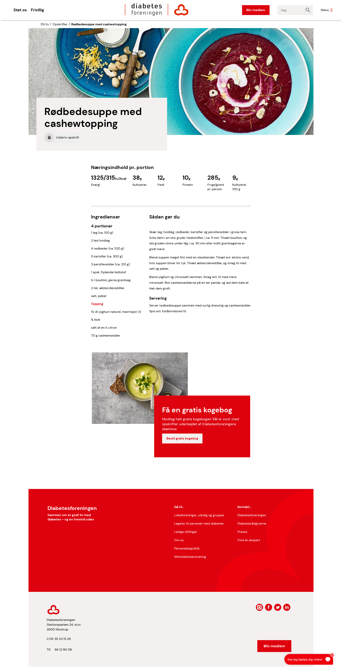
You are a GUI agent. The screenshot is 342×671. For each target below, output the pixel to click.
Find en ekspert (249, 540)
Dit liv (45, 24)
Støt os (20, 9)
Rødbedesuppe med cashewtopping (99, 24)
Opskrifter (60, 24)
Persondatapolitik (187, 548)
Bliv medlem (255, 10)
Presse (242, 532)
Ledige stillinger (185, 532)
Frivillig (37, 9)
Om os (179, 540)
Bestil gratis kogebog (182, 438)
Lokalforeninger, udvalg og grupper (199, 515)
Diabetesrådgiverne (252, 523)
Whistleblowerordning (190, 557)
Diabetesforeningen (252, 515)
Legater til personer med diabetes (199, 523)
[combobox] (290, 10)
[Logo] (156, 9)
